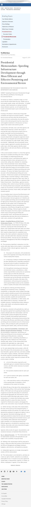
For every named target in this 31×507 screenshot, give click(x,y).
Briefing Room (9, 8)
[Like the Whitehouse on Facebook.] (7, 471)
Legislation (4, 41)
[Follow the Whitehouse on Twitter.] (1, 471)
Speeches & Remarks (7, 21)
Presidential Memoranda (13, 9)
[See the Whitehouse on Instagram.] (4, 471)
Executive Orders (7, 34)
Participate (5, 486)
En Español (4, 493)
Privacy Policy (5, 501)
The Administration (7, 484)
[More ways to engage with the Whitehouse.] (16, 471)
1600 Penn (4, 489)
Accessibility (4, 496)
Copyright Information (6, 498)
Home (2, 8)
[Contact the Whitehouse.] (20, 471)
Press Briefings (6, 24)
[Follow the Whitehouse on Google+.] (10, 471)
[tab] (1, 4)
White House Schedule (7, 29)
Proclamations (6, 39)
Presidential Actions (7, 31)
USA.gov (3, 504)
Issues (3, 481)
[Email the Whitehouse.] (24, 471)
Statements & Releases (8, 26)
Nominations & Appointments (9, 44)
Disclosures (5, 46)
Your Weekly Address (7, 19)
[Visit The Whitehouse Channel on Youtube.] (13, 471)
